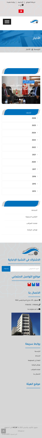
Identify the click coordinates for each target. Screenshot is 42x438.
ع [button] (21, 5)
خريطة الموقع (30, 2)
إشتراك (6, 269)
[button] (5, 90)
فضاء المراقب (31, 224)
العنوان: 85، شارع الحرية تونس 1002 (27, 300)
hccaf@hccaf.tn (33, 309)
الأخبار (28, 50)
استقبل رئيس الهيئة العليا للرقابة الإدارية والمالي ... (22, 89)
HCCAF (15, 428)
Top (3, 431)
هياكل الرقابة (32, 230)
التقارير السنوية (31, 217)
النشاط (34, 210)
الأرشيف (20, 2)
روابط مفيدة (11, 2)
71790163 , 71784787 (32, 305)
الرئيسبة (37, 50)
